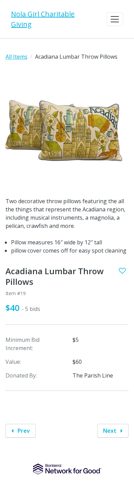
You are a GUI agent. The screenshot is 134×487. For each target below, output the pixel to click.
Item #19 (15, 293)
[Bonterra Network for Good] (67, 469)
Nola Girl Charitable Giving (43, 19)
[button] (115, 19)
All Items (16, 56)
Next (110, 430)
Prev (23, 430)
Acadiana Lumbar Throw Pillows (54, 277)
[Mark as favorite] (122, 271)
